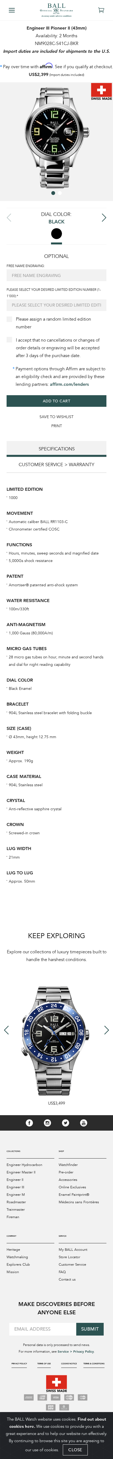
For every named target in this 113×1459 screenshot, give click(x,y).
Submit (90, 1329)
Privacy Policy (19, 1363)
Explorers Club (18, 1264)
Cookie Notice (69, 1363)
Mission (13, 1272)
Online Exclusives (72, 1187)
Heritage (13, 1249)
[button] (53, 193)
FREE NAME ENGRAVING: (26, 266)
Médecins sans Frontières (79, 1202)
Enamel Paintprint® (74, 1194)
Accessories (68, 1179)
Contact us (67, 1279)
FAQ (62, 1272)
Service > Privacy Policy (76, 1351)
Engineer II (15, 1179)
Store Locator (69, 1257)
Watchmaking (17, 1257)
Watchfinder (68, 1164)
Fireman (13, 1217)
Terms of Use (44, 1363)
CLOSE (75, 1449)
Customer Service (72, 1264)
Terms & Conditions (93, 1363)
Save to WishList (56, 417)
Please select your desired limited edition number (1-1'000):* (54, 292)
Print (56, 426)
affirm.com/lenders (69, 384)
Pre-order (66, 1172)
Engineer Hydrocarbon (24, 1164)
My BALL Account (73, 1249)
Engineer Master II (21, 1172)
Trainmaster (16, 1209)
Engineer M (16, 1194)
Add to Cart (56, 401)
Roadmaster (16, 1202)
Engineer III (15, 1187)
